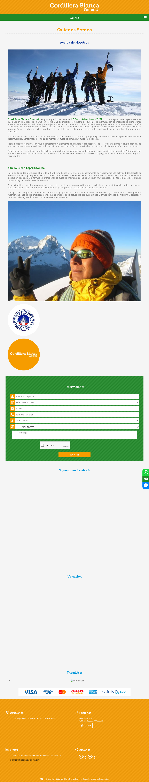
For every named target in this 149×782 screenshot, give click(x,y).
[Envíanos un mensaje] (145, 479)
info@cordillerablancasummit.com (25, 759)
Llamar (88, 725)
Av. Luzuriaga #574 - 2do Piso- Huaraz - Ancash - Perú (32, 718)
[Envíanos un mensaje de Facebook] (145, 485)
